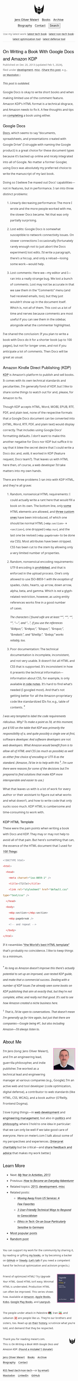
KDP (6, 375)
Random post (19, 1239)
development (25, 70)
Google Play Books (21, 1302)
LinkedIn (23, 1375)
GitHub (11, 1260)
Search (54, 25)
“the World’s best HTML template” (46, 945)
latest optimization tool (27, 39)
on (30, 1323)
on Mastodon (11, 75)
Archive (58, 20)
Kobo (6, 1302)
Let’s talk (34, 1260)
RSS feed (8, 1370)
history (43, 1323)
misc (37, 70)
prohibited (42, 568)
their (35, 1323)
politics (60, 1118)
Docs (6, 133)
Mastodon (9, 1375)
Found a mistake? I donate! (35, 1349)
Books (46, 20)
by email (43, 1370)
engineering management (21, 1118)
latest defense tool (54, 39)
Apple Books (42, 1297)
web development (47, 1112)
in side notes (31, 684)
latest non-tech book (61, 34)
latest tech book (37, 34)
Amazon (29, 1297)
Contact (40, 25)
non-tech (26, 1370)
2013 (34, 1187)
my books (34, 1255)
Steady (23, 1260)
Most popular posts (23, 1233)
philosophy (10, 1124)
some (67, 506)
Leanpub (44, 1302)
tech (17, 1370)
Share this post (51, 70)
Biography (25, 25)
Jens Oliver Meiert (27, 20)
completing (15, 115)
